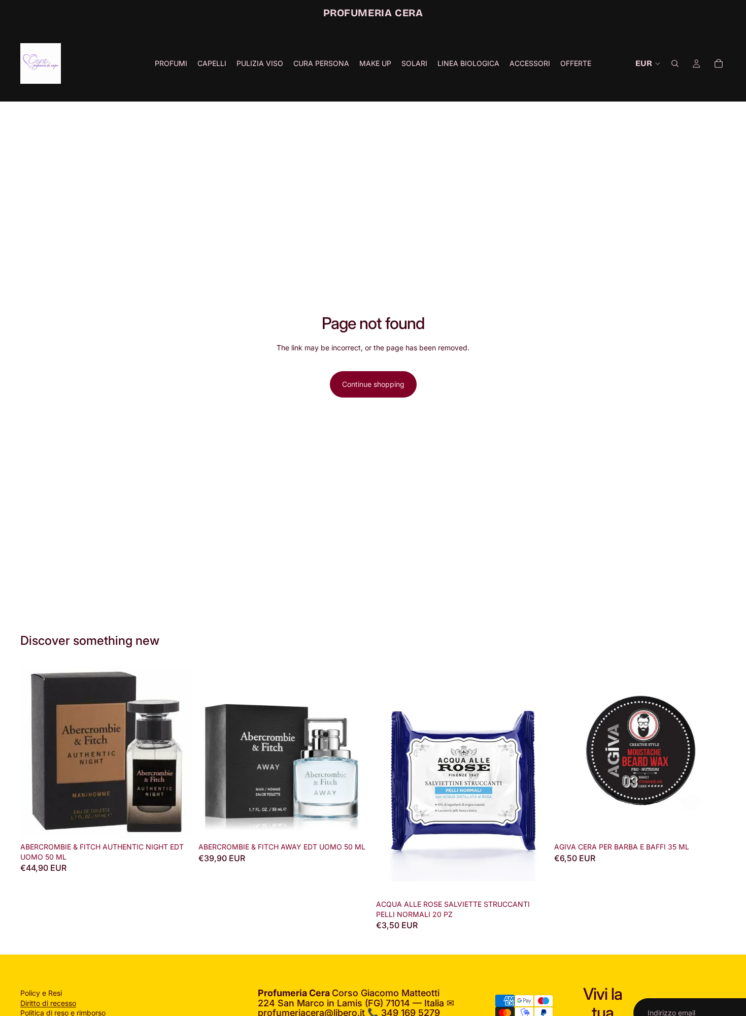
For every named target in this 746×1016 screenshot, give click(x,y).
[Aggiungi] (176, 822)
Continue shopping (373, 384)
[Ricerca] (675, 63)
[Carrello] (718, 63)
